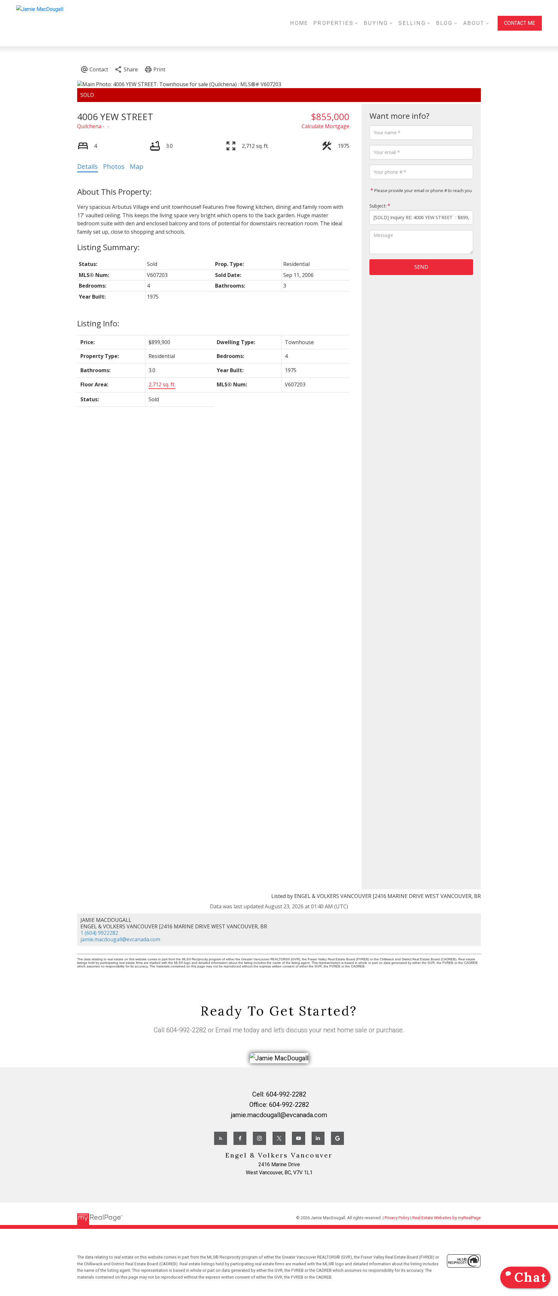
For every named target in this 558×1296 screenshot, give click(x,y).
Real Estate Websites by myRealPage (446, 1217)
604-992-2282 (186, 1030)
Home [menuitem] (299, 23)
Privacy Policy (397, 1217)
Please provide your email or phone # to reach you (422, 190)
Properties (334, 23)
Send (421, 266)
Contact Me (519, 23)
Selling (412, 23)
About (474, 23)
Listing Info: (98, 323)
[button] (520, 23)
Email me (228, 1030)
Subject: (378, 206)
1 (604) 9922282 (99, 932)
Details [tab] (87, 166)
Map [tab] (136, 166)
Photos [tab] (114, 166)
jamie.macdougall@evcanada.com (120, 939)
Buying (376, 23)
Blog (444, 23)
